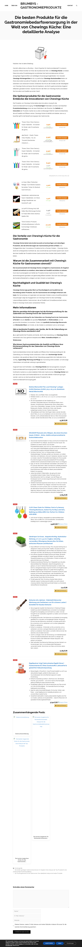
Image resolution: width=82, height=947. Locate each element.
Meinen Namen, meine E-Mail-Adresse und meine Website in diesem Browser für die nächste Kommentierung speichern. (40, 926)
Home (6, 5)
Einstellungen (9, 945)
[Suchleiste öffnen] (76, 5)
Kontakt (70, 5)
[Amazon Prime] (62, 524)
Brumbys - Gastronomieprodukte (40, 5)
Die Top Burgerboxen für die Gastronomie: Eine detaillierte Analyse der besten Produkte (38, 873)
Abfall (59, 943)
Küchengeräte (18, 868)
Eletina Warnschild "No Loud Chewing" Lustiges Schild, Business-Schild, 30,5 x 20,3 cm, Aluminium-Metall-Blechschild (47, 389)
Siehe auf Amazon (61, 423)
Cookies (21, 944)
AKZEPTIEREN (49, 943)
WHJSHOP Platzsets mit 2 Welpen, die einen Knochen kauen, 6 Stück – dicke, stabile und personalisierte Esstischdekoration (48, 435)
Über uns (14, 5)
